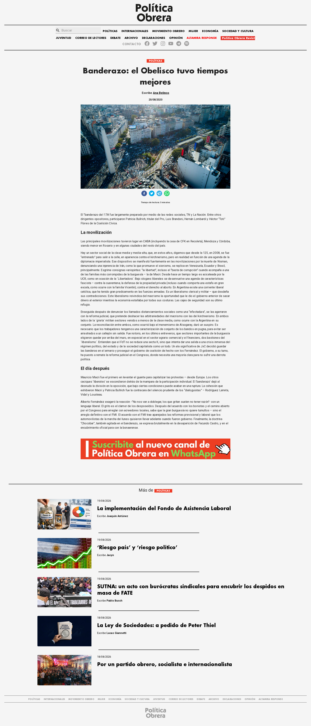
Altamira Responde (271, 699)
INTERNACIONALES (134, 31)
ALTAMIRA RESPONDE (202, 38)
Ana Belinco (161, 93)
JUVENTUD (63, 38)
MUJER (193, 31)
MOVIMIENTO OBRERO (168, 31)
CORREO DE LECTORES (90, 38)
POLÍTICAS (110, 31)
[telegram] (159, 193)
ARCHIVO (131, 38)
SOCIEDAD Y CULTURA (237, 31)
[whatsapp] (167, 193)
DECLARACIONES (153, 38)
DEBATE (115, 38)
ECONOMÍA (210, 31)
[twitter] (152, 193)
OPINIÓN (176, 38)
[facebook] (144, 193)
